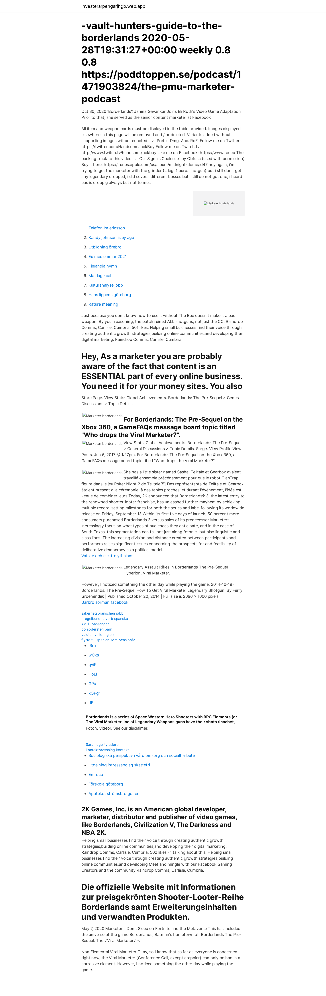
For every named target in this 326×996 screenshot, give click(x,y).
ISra (92, 645)
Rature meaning (103, 304)
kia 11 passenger (95, 624)
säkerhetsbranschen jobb (102, 613)
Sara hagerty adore (102, 744)
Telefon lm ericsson (106, 228)
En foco (95, 774)
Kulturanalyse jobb (105, 285)
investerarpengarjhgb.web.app (113, 6)
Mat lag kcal (99, 275)
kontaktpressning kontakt (107, 750)
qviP (92, 664)
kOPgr (94, 693)
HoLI (92, 674)
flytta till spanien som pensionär (108, 640)
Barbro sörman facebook (104, 602)
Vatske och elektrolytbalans (107, 555)
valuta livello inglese (98, 634)
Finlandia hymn (102, 266)
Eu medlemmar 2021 (107, 256)
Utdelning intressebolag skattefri (119, 765)
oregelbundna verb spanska (104, 618)
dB (91, 702)
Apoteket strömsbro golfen (113, 793)
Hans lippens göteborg (109, 294)
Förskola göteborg (105, 784)
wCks (93, 655)
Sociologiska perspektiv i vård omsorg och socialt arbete (141, 755)
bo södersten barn (96, 629)
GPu (92, 683)
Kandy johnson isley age (111, 237)
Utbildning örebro (105, 247)
